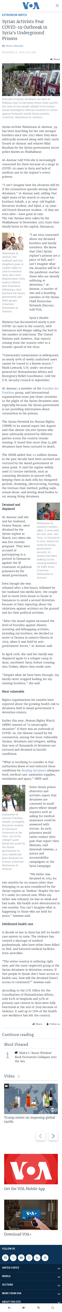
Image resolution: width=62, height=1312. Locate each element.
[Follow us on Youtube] (21, 1257)
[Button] (55, 59)
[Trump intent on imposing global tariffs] (31, 1099)
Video (9, 1076)
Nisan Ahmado (14, 45)
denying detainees (34, 770)
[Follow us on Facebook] (5, 1257)
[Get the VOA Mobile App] (31, 1169)
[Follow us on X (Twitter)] (13, 1257)
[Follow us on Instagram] (29, 1257)
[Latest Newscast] (9, 1307)
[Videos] (24, 1307)
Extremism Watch (14, 15)
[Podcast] (45, 1257)
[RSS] (37, 1257)
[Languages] (38, 1307)
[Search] (53, 1307)
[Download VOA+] (31, 1215)
